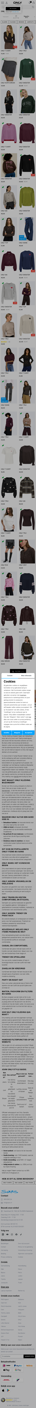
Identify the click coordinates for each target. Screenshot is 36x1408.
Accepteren (28, 733)
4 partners (23, 695)
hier (30, 717)
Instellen (6, 733)
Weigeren (17, 733)
